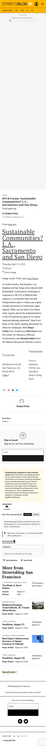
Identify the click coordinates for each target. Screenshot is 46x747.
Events (4, 195)
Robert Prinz (11, 213)
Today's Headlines (8, 621)
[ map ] (5, 375)
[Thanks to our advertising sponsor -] (23, 103)
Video (25, 582)
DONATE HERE (7, 10)
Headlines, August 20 (13, 658)
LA (27, 10)
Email (6, 452)
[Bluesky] (26, 721)
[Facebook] (20, 721)
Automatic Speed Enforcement (13, 635)
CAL (16, 10)
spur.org (12, 224)
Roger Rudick (8, 614)
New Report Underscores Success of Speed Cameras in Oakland (15, 641)
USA (22, 10)
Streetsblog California (12, 582)
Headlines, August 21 (13, 624)
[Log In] (36, 4)
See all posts (8, 672)
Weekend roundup (9, 602)
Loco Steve (32, 278)
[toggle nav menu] (42, 4)
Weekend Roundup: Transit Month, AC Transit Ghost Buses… (15, 608)
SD (32, 10)
